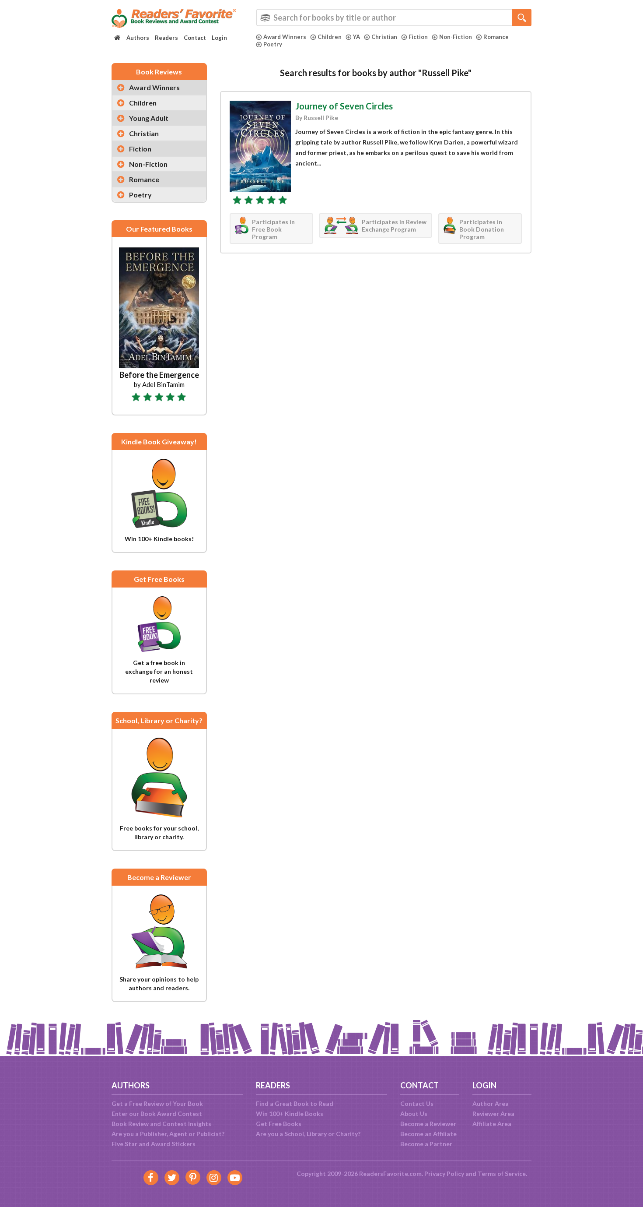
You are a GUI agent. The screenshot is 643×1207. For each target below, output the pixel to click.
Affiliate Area (491, 1123)
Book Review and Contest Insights (161, 1123)
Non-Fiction (455, 36)
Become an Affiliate (428, 1133)
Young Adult (148, 118)
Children (330, 36)
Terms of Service (502, 1173)
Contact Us (416, 1103)
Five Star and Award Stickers (154, 1143)
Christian (384, 36)
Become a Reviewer (428, 1123)
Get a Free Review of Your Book (157, 1103)
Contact (195, 37)
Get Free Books (278, 1123)
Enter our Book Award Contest (157, 1113)
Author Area (490, 1103)
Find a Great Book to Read (294, 1103)
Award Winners (284, 36)
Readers (166, 37)
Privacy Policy (444, 1173)
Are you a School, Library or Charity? (308, 1133)
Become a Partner (426, 1143)
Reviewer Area (493, 1113)
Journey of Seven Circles (344, 106)
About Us (413, 1113)
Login (219, 37)
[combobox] (394, 17)
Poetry (272, 44)
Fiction (418, 36)
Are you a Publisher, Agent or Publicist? (168, 1133)
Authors (137, 37)
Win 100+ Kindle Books (289, 1113)
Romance (496, 36)
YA (356, 36)
